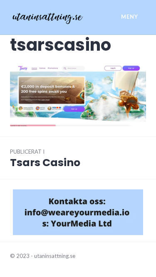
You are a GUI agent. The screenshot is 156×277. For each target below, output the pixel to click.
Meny (129, 16)
